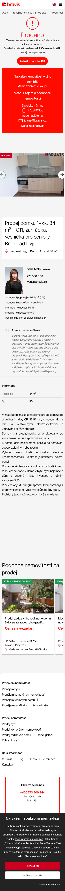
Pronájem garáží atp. (14, 705)
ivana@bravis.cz (35, 120)
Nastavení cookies (49, 884)
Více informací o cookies (29, 838)
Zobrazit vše (40, 705)
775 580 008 (35, 276)
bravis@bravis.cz (32, 814)
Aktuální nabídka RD (32, 61)
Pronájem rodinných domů (18, 700)
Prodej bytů (9, 724)
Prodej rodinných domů (16, 735)
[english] (54, 4)
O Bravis (7, 759)
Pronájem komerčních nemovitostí (23, 694)
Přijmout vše (32, 865)
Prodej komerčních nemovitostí (21, 729)
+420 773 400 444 (32, 792)
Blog (20, 759)
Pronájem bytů (11, 689)
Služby (33, 759)
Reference (48, 759)
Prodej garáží (44, 735)
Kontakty (7, 764)
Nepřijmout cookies (33, 875)
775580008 (35, 110)
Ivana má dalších (25, 317)
